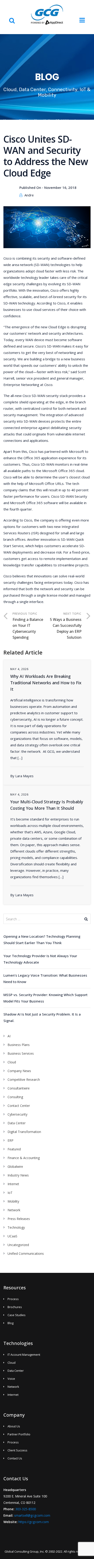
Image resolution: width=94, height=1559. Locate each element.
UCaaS (12, 1236)
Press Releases (19, 1219)
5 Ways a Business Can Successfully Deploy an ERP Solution (65, 628)
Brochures (15, 1307)
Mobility (13, 1201)
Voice (11, 1379)
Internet (13, 1184)
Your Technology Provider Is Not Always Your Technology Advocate (40, 958)
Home (8, 121)
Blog (10, 1323)
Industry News (18, 1175)
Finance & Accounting (24, 1158)
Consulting (15, 1097)
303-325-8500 (25, 1509)
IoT (10, 1192)
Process (13, 1299)
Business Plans (19, 1045)
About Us (14, 1426)
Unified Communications (26, 1253)
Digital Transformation (24, 1132)
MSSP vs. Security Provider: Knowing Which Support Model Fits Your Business (45, 997)
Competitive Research (24, 1079)
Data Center (17, 1123)
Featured (14, 1149)
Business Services (21, 1053)
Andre (29, 195)
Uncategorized (18, 1245)
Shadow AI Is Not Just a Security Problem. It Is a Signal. (42, 1017)
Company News (19, 1071)
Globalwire (15, 1166)
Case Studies (17, 1315)
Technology (16, 1227)
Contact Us (15, 1458)
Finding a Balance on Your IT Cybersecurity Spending (28, 628)
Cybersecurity (17, 1114)
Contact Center (19, 1105)
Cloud (23, 121)
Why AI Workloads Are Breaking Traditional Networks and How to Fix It (45, 683)
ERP (10, 1140)
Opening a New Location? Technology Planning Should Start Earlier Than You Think (41, 939)
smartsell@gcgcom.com (32, 1515)
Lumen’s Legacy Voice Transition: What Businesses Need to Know (45, 978)
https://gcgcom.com (33, 1522)
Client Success (17, 1450)
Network (14, 1210)
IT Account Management (24, 1355)
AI (9, 1036)
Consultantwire (19, 1088)
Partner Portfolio (19, 1434)
